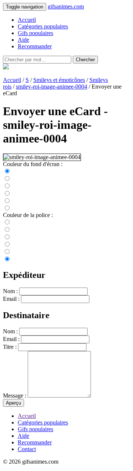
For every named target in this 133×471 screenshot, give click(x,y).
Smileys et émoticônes (59, 80)
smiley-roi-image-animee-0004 (51, 86)
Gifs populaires (35, 33)
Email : (11, 299)
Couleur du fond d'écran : (32, 164)
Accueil (27, 20)
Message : (14, 395)
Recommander (35, 46)
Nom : (10, 291)
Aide (23, 40)
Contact (27, 449)
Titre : (10, 347)
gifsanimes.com (66, 6)
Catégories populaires (43, 26)
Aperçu (13, 403)
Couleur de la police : (28, 215)
